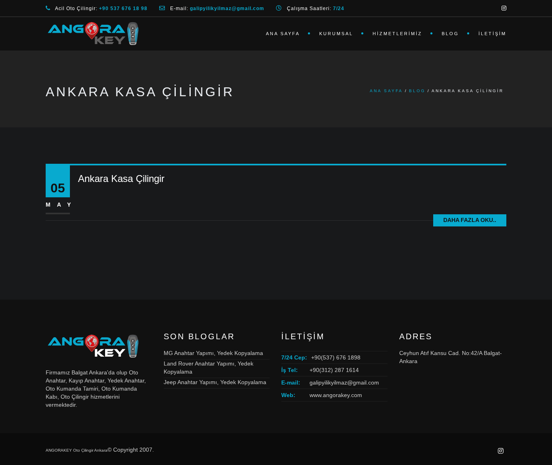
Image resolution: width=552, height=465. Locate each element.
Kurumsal (336, 33)
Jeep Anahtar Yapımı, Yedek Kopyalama (215, 382)
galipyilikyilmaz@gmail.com (344, 382)
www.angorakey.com (336, 395)
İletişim (492, 33)
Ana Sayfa (283, 33)
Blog (450, 33)
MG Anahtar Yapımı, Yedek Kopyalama (213, 353)
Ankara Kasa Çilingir (121, 178)
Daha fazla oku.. (469, 220)
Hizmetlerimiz (397, 33)
